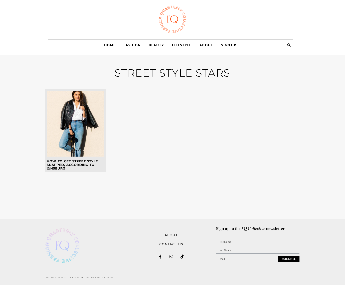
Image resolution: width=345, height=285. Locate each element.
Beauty (156, 45)
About (206, 45)
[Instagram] (171, 257)
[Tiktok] (182, 257)
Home (110, 45)
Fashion (132, 45)
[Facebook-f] (160, 257)
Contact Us (171, 244)
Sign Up (229, 45)
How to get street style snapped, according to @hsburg (72, 164)
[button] (289, 45)
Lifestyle (181, 45)
